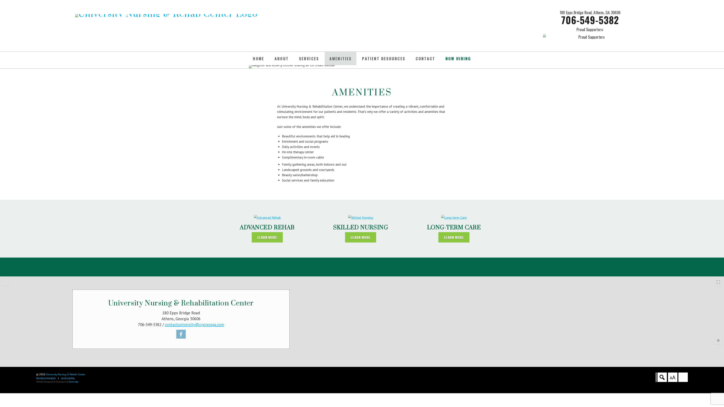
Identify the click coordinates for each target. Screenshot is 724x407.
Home (258, 58)
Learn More (267, 237)
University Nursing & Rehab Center (65, 374)
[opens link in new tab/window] (181, 334)
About (282, 58)
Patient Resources (383, 58)
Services (309, 58)
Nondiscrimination (46, 378)
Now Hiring (458, 58)
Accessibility (68, 378)
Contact (425, 58)
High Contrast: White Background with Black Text (683, 377)
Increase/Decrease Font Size (673, 377)
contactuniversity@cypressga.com (194, 324)
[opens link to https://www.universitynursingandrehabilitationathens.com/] (166, 15)
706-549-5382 (590, 20)
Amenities (340, 58)
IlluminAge (74, 381)
